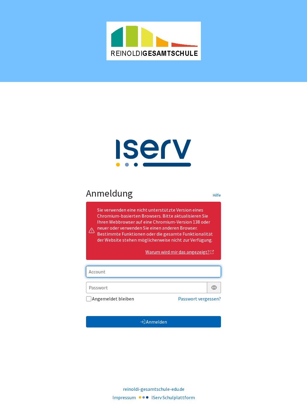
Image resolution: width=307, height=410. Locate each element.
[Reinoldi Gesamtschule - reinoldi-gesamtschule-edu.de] (153, 41)
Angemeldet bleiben (113, 299)
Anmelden (156, 322)
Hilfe (217, 195)
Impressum (124, 397)
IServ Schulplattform (173, 397)
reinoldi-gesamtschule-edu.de (153, 389)
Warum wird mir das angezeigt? (177, 252)
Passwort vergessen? (199, 299)
